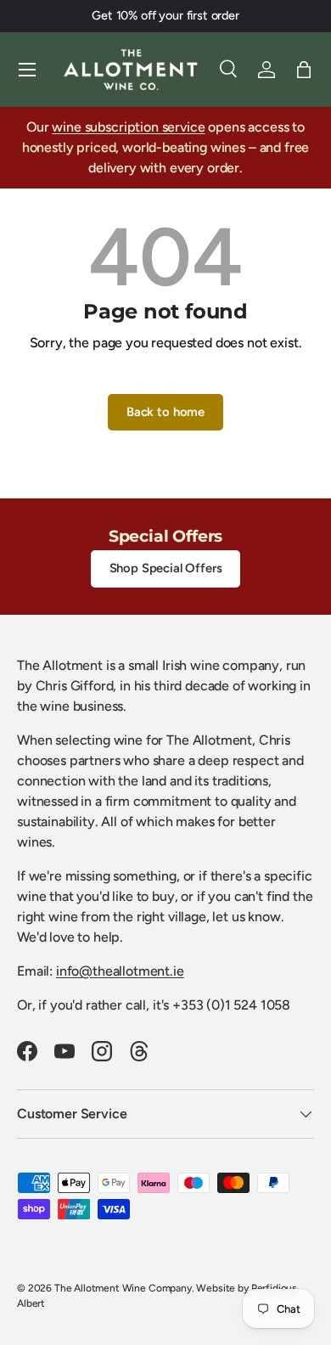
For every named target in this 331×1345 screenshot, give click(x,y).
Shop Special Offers (165, 568)
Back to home (165, 411)
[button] (304, 69)
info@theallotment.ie (120, 971)
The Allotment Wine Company (123, 1288)
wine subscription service (128, 127)
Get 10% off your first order (165, 15)
